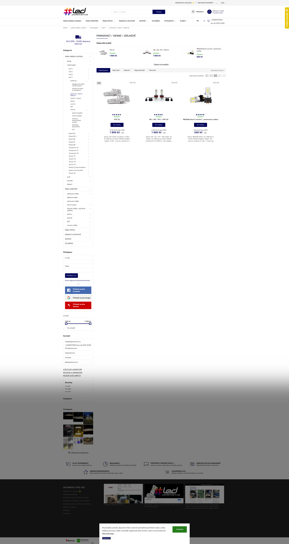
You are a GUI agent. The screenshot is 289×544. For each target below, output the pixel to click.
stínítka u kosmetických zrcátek (76, 120)
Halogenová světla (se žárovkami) (78, 85)
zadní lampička (77, 116)
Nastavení (106, 538)
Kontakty (66, 510)
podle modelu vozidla (74, 56)
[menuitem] (73, 21)
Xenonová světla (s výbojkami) (77, 89)
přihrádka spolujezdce (76, 125)
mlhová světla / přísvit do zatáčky (76, 209)
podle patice (70, 230)
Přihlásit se (71, 275)
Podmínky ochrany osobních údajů (76, 497)
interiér (72, 109)
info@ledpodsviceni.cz (73, 341)
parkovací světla (73, 201)
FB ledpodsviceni (71, 348)
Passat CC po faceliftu (76, 170)
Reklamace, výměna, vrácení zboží (76, 501)
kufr (73, 129)
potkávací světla (73, 194)
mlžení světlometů (72, 375)
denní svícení (71, 205)
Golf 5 (71, 71)
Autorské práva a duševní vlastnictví (77, 504)
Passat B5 (72, 133)
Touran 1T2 (72, 159)
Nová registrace (71, 280)
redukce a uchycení (73, 234)
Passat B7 (72, 142)
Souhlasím (179, 529)
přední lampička (77, 113)
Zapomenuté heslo (83, 280)
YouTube (68, 357)
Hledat (159, 12)
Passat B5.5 (72, 136)
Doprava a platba (69, 507)
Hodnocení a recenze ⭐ (184, 3)
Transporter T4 (73, 147)
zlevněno (69, 243)
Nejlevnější (116, 70)
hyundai (70, 181)
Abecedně (152, 70)
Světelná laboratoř (72, 369)
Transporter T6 (73, 153)
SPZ (71, 107)
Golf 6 (71, 74)
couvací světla (72, 225)
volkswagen (71, 65)
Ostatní (69, 184)
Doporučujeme (103, 70)
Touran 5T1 (72, 164)
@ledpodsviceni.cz (71, 362)
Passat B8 (72, 145)
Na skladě (79, 328)
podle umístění (71, 189)
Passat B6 (72, 139)
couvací (72, 104)
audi (68, 177)
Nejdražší (127, 70)
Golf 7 (71, 77)
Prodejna (66, 513)
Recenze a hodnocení (72, 372)
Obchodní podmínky (206, 3)
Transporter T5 (73, 150)
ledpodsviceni (70, 353)
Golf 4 (71, 69)
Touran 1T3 (72, 162)
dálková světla (72, 197)
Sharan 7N (72, 173)
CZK (222, 3)
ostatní (68, 239)
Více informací (108, 533)
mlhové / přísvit (75, 98)
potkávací (73, 81)
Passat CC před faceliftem (77, 167)
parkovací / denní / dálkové (76, 94)
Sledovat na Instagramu (80, 452)
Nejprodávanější (139, 70)
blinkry (72, 101)
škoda (69, 61)
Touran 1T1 (72, 156)
